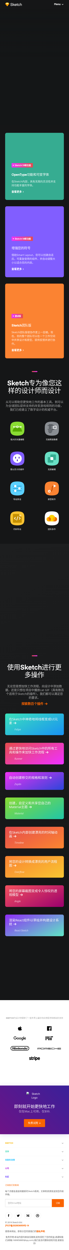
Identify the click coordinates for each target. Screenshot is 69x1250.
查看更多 (17, 191)
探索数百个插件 (32, 704)
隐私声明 (40, 1231)
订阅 (58, 1203)
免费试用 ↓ (34, 1123)
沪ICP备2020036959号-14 (17, 1225)
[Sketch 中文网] (13, 4)
